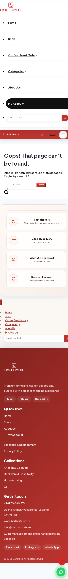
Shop (7, 422)
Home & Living (13, 480)
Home (8, 416)
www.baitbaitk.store (17, 521)
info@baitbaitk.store (17, 527)
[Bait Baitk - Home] (34, 7)
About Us (10, 428)
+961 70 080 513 (14, 503)
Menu (63, 135)
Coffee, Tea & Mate (15, 320)
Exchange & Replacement (20, 444)
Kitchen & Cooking (16, 467)
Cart (42, 135)
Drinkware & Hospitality (19, 474)
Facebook (12, 547)
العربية (53, 135)
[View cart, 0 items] (61, 561)
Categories (11, 324)
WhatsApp (52, 547)
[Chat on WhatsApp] (60, 571)
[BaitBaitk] (14, 369)
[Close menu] (1, 302)
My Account (12, 332)
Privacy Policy (13, 451)
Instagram (32, 547)
